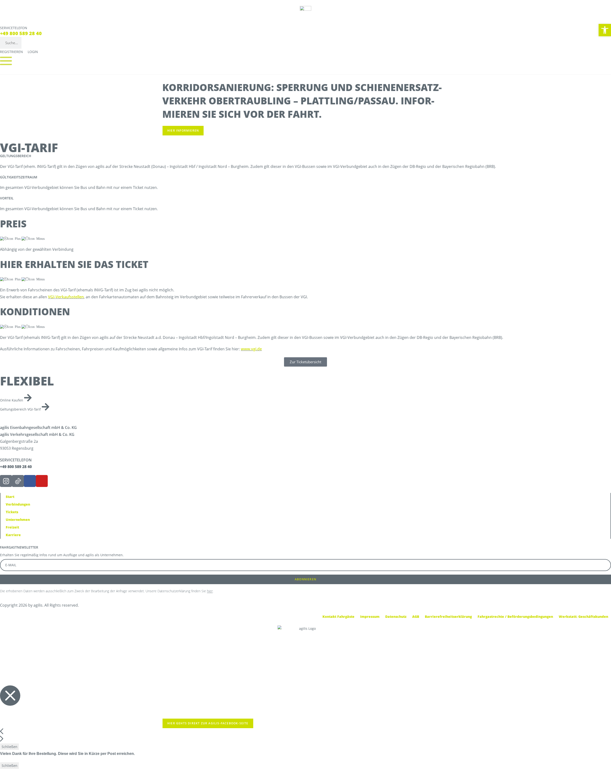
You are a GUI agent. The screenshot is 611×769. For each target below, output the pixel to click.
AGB (415, 616)
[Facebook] (30, 481)
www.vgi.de (251, 349)
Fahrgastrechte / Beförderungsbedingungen (515, 616)
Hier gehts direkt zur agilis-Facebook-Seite (207, 723)
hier (210, 591)
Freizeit (12, 527)
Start (10, 496)
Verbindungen (18, 504)
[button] (605, 30)
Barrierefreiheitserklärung (448, 616)
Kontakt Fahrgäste (338, 616)
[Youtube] (42, 481)
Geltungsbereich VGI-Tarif (21, 409)
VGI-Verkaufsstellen (66, 296)
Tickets (12, 512)
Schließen (9, 746)
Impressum (369, 616)
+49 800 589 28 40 (21, 33)
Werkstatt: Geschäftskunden (583, 616)
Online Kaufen (12, 400)
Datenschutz (395, 616)
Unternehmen (18, 519)
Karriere (13, 535)
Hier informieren (183, 130)
